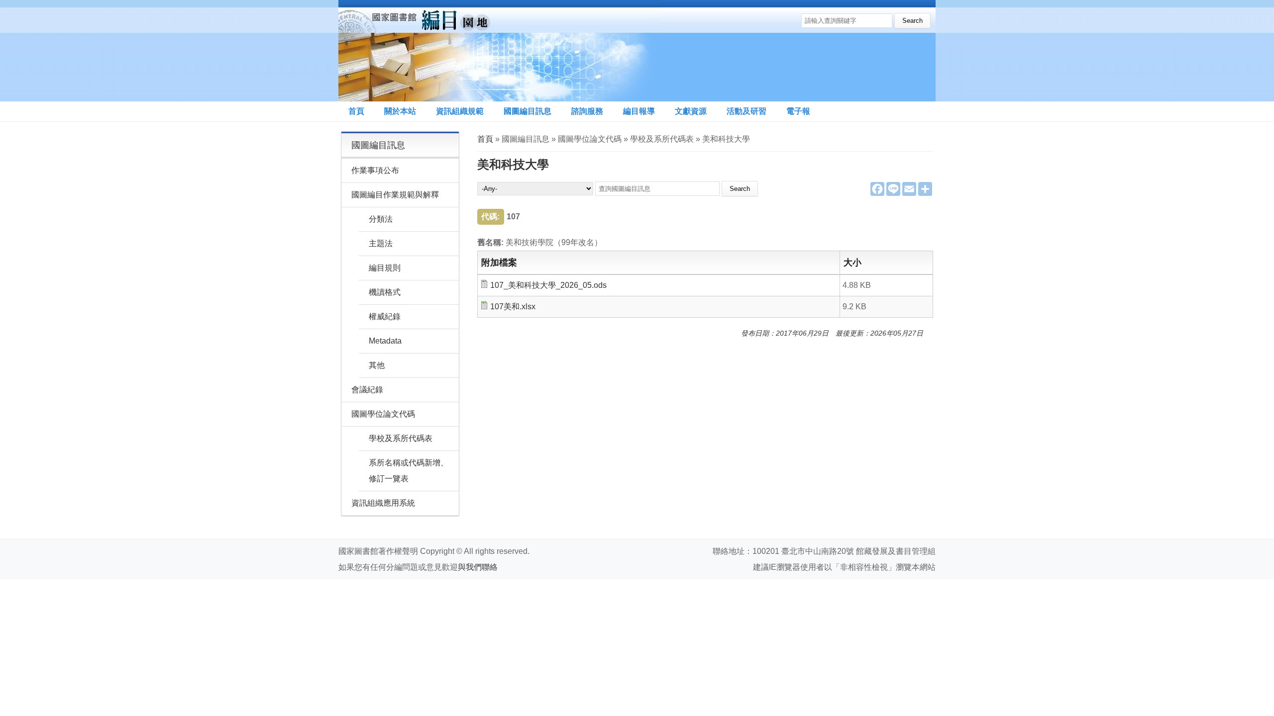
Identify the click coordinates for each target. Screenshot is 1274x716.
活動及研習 (746, 111)
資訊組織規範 (460, 111)
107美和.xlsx (512, 306)
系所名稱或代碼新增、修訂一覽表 (408, 470)
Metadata (385, 341)
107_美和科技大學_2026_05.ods (548, 285)
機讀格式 (385, 292)
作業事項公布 (375, 170)
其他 (377, 365)
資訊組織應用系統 (383, 503)
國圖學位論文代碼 (383, 414)
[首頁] (499, 50)
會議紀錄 (367, 389)
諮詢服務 (587, 111)
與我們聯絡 (478, 567)
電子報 (798, 111)
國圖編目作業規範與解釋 (395, 194)
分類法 (381, 219)
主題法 (381, 243)
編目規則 (385, 268)
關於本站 (400, 111)
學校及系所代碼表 (400, 438)
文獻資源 (691, 111)
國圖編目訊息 (527, 111)
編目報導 (639, 111)
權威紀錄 (385, 316)
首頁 (356, 111)
